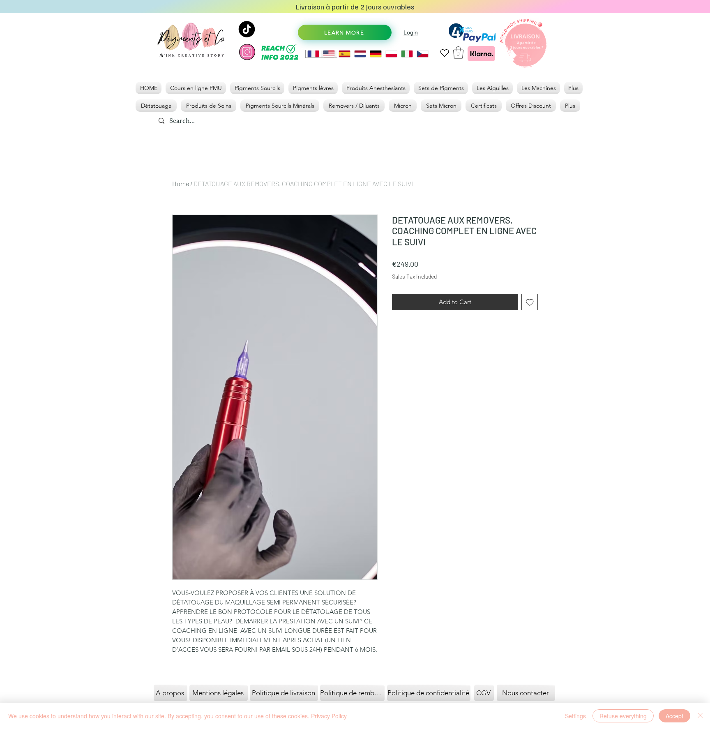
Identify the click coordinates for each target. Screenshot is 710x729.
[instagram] (247, 52)
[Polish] (391, 54)
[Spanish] (344, 54)
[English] (329, 54)
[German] (375, 54)
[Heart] (444, 53)
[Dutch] (360, 54)
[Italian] (407, 54)
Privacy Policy (329, 716)
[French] (313, 54)
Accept (674, 716)
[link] (458, 52)
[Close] (700, 715)
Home (180, 183)
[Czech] (422, 54)
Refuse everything (623, 716)
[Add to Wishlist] (529, 302)
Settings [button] (575, 716)
